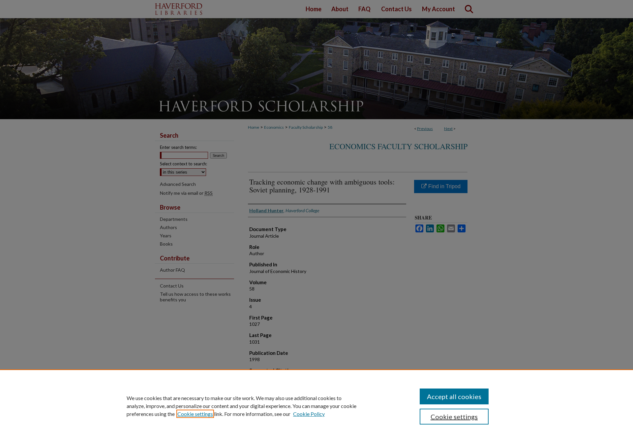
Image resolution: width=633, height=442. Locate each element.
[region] (316, 405)
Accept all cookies (454, 396)
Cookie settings (195, 414)
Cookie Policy (309, 414)
